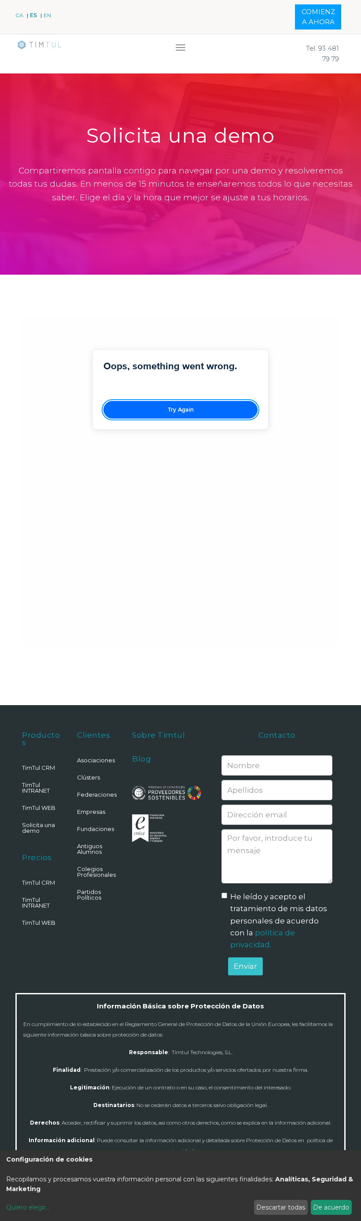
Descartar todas (280, 1207)
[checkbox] (224, 895)
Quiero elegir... (28, 1207)
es (34, 15)
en (47, 15)
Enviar (245, 966)
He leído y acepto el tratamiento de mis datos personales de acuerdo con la (278, 920)
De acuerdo (331, 1207)
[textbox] (277, 856)
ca (20, 15)
